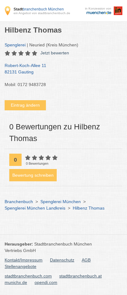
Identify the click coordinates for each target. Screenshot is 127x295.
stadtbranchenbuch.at (80, 275)
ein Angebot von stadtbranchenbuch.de (42, 13)
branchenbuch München (39, 9)
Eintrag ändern (25, 105)
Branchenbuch (19, 201)
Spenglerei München (60, 201)
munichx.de (16, 282)
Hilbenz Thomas (88, 208)
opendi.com (46, 282)
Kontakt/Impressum (24, 260)
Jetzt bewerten (54, 52)
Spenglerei (15, 44)
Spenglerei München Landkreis (35, 208)
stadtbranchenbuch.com (28, 275)
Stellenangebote (20, 266)
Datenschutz (62, 260)
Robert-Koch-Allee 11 (25, 68)
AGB (86, 260)
